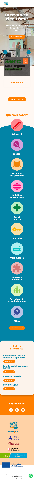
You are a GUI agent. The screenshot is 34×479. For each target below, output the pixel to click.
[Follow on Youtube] (23, 410)
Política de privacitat (17, 476)
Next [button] (5, 52)
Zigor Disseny (18, 478)
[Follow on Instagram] (11, 410)
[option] (17, 72)
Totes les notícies (17, 99)
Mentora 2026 (17, 82)
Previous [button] (28, 52)
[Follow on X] (17, 410)
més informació (17, 37)
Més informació (9, 361)
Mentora (17, 79)
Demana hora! (17, 328)
